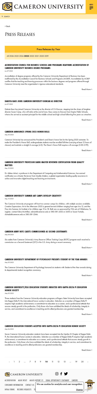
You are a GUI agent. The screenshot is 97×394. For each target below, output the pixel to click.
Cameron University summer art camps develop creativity (33, 195)
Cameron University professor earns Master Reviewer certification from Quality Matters (44, 163)
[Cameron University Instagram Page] (56, 373)
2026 (11, 56)
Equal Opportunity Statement (57, 380)
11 (52, 361)
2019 (46, 56)
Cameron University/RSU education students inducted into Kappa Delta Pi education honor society (46, 289)
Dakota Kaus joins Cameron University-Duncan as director (33, 101)
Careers (75, 380)
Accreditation (10, 380)
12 (58, 361)
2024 (21, 56)
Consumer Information (14, 384)
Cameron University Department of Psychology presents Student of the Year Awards (46, 259)
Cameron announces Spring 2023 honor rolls (27, 131)
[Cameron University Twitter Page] (66, 373)
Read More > (87, 89)
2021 (37, 56)
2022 (32, 56)
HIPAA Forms (10, 389)
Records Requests (24, 389)
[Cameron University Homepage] (43, 6)
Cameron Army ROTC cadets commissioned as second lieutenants (36, 231)
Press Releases (20, 34)
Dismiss (79, 389)
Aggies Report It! (36, 380)
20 (82, 361)
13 (65, 361)
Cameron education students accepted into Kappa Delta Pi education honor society (45, 326)
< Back (7, 26)
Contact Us (30, 384)
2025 (16, 56)
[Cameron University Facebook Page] (61, 373)
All (8, 56)
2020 (41, 56)
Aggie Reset (22, 380)
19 (76, 361)
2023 (26, 56)
